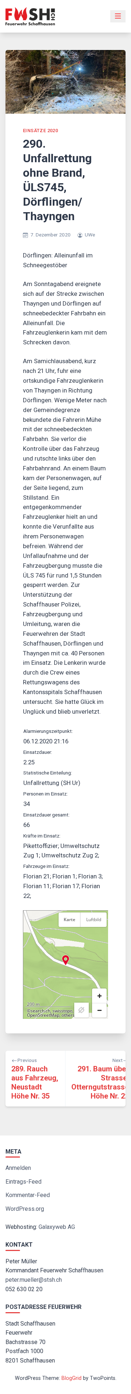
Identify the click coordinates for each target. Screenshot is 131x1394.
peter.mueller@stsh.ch (33, 1279)
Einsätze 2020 (40, 130)
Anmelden (18, 1167)
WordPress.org (24, 1208)
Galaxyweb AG (57, 1226)
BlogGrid (71, 1378)
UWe (90, 235)
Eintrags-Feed (23, 1181)
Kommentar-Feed (27, 1195)
